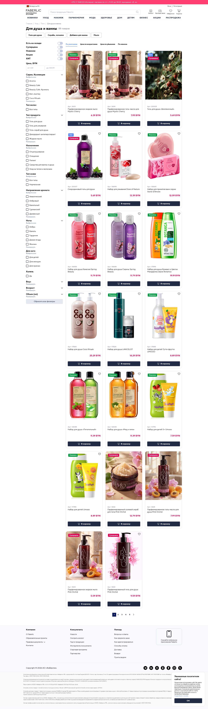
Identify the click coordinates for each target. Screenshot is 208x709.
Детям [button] (130, 18)
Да (30, 276)
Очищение (34, 156)
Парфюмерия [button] (76, 18)
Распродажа (173, 18)
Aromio (32, 81)
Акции (157, 18)
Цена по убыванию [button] (107, 44)
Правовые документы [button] (34, 642)
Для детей (34, 257)
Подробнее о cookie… (181, 696)
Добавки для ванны (79, 35)
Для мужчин (34, 266)
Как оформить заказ (122, 638)
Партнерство (75, 653)
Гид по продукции (77, 642)
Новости (73, 634)
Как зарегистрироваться (123, 642)
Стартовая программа (78, 650)
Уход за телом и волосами (40, 169)
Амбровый (34, 201)
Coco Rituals (34, 98)
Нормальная (34, 184)
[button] (104, 2)
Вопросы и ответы (121, 634)
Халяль (29, 271)
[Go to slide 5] (126, 97)
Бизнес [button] (144, 18)
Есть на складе (33, 43)
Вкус (28, 281)
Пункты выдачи (120, 657)
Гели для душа (35, 35)
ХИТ (28, 58)
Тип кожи (31, 174)
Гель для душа (35, 121)
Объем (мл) (32, 294)
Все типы (33, 109)
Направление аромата (37, 190)
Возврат (117, 653)
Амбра (32, 227)
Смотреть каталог (77, 638)
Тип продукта (33, 115)
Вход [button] (169, 6)
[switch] (60, 43)
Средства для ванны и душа (41, 165)
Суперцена (32, 47)
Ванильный (34, 205)
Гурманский (34, 209)
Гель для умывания (37, 126)
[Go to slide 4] (125, 97)
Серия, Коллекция (35, 74)
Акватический (35, 196)
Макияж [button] (58, 18)
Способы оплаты (120, 646)
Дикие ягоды (35, 240)
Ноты (29, 220)
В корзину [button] (86, 123)
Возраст (30, 288)
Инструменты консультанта (80, 646)
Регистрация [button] (177, 6)
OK (188, 701)
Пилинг (32, 160)
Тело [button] (43, 24)
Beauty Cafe (34, 85)
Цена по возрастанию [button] (88, 44)
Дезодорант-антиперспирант (42, 134)
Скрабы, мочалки (56, 35)
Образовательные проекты (36, 638)
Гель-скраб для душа (38, 130)
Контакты (29, 645)
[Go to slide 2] (123, 97)
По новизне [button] (122, 44)
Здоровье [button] (106, 18)
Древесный (34, 214)
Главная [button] (29, 24)
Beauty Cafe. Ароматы (39, 89)
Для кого (30, 251)
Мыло (96, 35)
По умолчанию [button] (71, 44)
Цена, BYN (31, 63)
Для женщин (35, 261)
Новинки (32, 18)
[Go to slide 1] (82, 97)
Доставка (117, 650)
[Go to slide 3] (124, 97)
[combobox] (92, 12)
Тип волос (31, 105)
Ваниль (32, 231)
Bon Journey (34, 94)
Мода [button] (92, 18)
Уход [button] (46, 18)
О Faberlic (30, 634)
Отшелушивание (36, 152)
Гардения (33, 235)
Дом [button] (119, 18)
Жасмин (33, 244)
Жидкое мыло (35, 139)
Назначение (32, 145)
